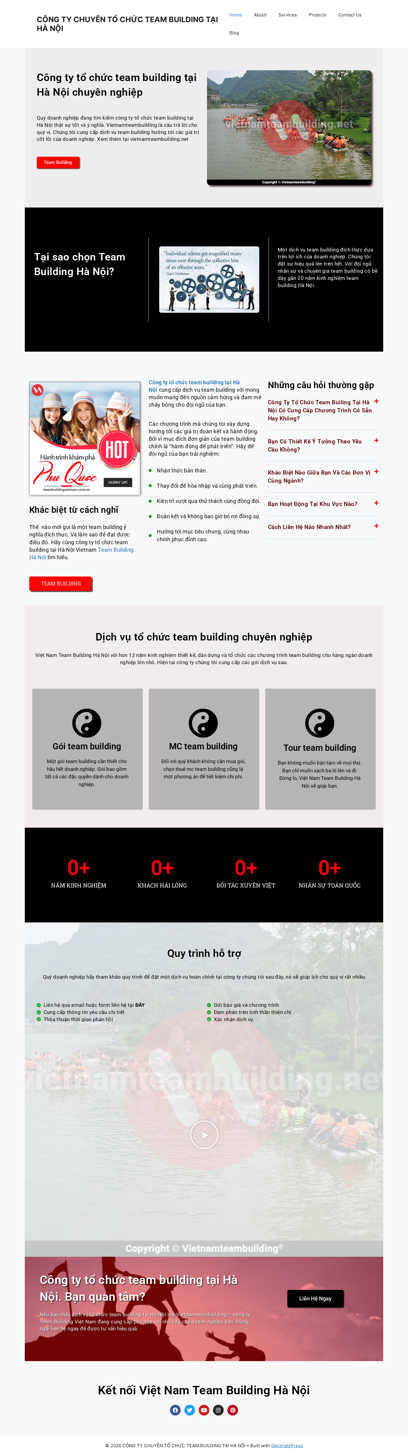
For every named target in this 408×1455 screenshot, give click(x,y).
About (260, 15)
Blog (234, 33)
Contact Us (350, 15)
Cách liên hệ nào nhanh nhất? (309, 527)
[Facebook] (175, 1410)
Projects (317, 15)
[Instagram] (218, 1410)
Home (235, 15)
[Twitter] (189, 1410)
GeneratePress (287, 1445)
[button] (323, 410)
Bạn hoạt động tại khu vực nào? (312, 504)
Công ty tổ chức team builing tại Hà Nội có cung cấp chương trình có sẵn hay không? (320, 410)
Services (287, 15)
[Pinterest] (232, 1410)
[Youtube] (204, 1410)
